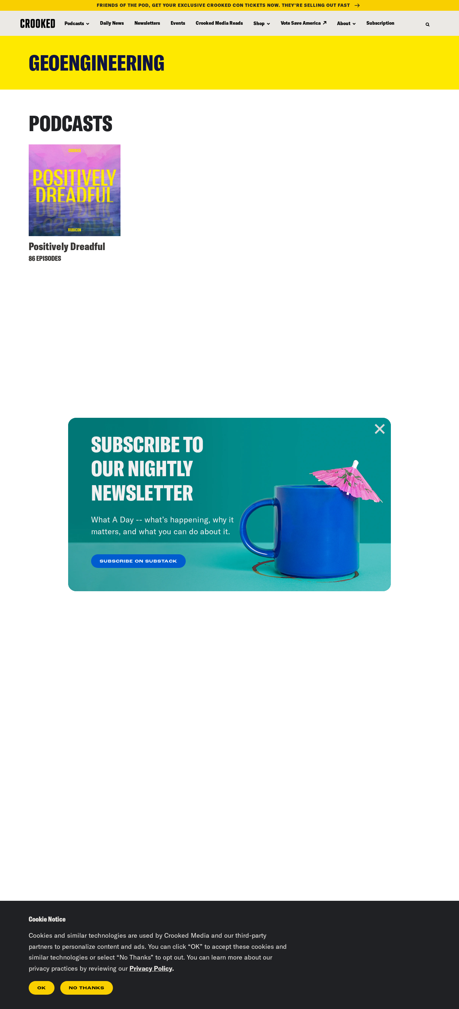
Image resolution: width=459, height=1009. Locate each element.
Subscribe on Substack (138, 561)
